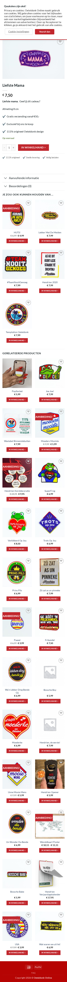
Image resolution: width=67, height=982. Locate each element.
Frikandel (50, 640)
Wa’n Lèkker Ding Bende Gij (17, 691)
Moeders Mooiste (50, 441)
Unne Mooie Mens (17, 792)
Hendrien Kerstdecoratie (17, 491)
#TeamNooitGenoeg (17, 282)
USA (17, 944)
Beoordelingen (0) (20, 186)
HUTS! (17, 232)
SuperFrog (50, 491)
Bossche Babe (17, 891)
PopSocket (17, 391)
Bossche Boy (50, 690)
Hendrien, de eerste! (50, 742)
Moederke (17, 742)
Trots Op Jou (49, 540)
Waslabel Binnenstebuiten (17, 441)
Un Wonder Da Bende (17, 842)
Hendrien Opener (50, 792)
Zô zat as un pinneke (50, 590)
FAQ (33, 973)
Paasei (17, 640)
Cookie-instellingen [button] (18, 31)
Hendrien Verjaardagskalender (50, 893)
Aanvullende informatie (24, 178)
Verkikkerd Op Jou (17, 540)
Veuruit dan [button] (44, 31)
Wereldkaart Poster (50, 842)
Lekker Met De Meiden (50, 232)
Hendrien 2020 (50, 282)
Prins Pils (17, 590)
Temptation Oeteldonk (17, 332)
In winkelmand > (33, 147)
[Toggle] (5, 178)
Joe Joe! (50, 391)
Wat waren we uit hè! (49, 944)
